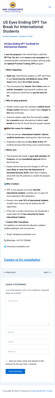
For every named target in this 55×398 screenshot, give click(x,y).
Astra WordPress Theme (41, 391)
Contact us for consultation (22, 260)
